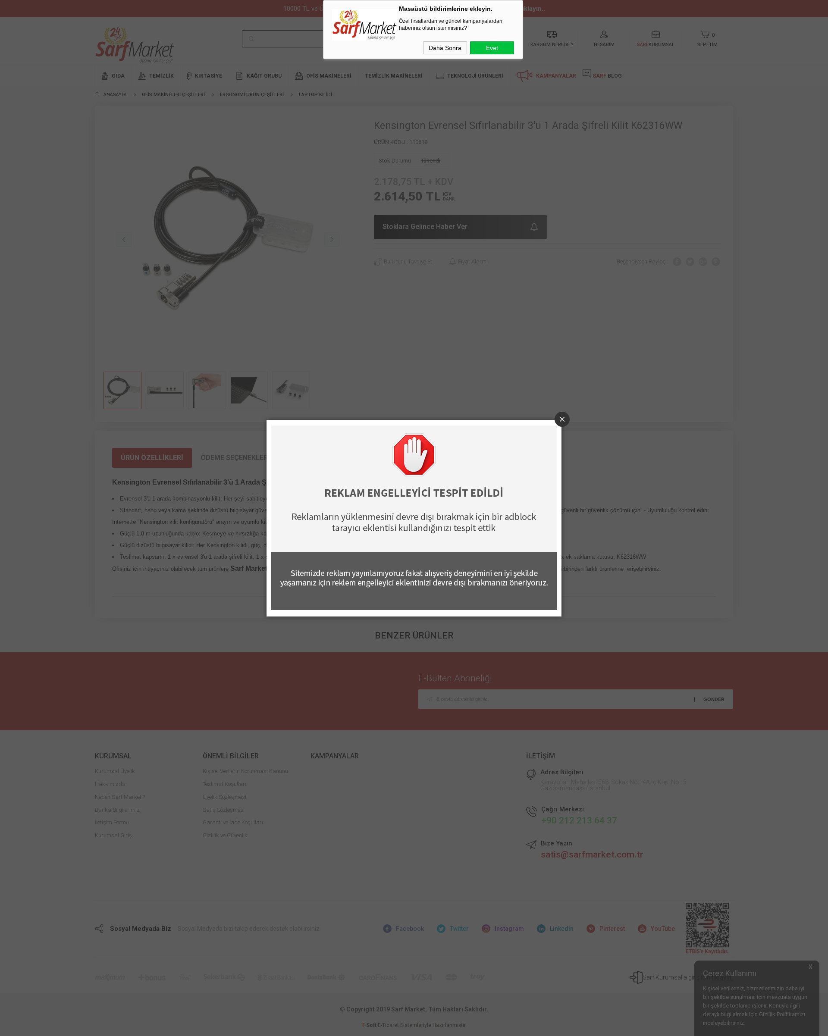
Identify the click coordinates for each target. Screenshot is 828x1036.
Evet (492, 47)
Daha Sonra (445, 47)
